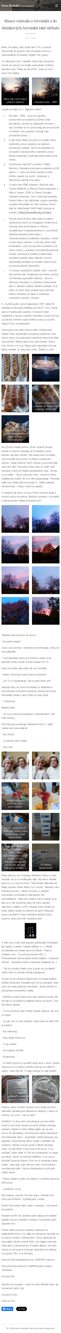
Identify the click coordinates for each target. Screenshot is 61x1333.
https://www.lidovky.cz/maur (34, 212)
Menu (57, 5)
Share (9, 1309)
